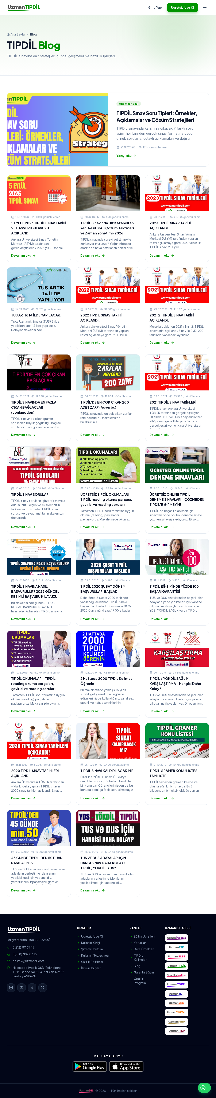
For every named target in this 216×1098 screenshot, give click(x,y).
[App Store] (126, 1066)
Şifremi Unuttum (92, 949)
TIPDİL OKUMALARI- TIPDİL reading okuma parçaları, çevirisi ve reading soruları (33, 683)
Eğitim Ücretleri (144, 936)
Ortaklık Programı (140, 981)
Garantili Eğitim (144, 972)
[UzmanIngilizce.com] (176, 938)
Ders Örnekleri (144, 949)
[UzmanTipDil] (24, 7)
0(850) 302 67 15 (25, 954)
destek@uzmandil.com (28, 961)
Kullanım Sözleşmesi (95, 955)
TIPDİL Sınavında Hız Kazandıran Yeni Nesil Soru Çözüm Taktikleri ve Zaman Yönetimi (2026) (107, 228)
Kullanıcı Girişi (90, 943)
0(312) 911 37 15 (23, 947)
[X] (42, 987)
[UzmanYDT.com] (176, 994)
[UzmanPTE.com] (176, 947)
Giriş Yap (155, 7)
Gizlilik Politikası (92, 962)
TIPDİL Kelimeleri (140, 957)
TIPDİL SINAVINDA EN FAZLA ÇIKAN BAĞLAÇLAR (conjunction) (33, 407)
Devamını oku (21, 255)
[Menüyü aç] (204, 7)
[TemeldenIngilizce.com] (176, 975)
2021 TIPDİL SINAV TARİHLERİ (173, 402)
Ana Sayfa (18, 34)
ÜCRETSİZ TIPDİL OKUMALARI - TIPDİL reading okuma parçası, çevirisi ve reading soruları (106, 499)
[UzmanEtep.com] (176, 1022)
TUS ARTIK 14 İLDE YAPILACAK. (36, 315)
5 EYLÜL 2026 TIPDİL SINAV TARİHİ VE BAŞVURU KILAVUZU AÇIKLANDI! (38, 228)
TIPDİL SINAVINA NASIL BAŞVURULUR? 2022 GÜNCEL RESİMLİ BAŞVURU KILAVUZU (35, 591)
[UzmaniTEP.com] (176, 1031)
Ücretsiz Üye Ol (182, 7)
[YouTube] (21, 987)
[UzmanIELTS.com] (176, 957)
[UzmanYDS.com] (176, 1003)
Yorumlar (140, 943)
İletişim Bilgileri (91, 968)
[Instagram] (11, 987)
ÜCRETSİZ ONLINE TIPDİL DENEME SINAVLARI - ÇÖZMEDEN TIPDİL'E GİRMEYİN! (177, 499)
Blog (137, 966)
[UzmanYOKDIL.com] (176, 1012)
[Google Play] (90, 1066)
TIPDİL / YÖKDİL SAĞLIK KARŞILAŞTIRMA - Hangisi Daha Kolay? (175, 683)
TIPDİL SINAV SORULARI (30, 494)
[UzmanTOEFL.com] (176, 984)
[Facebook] (32, 987)
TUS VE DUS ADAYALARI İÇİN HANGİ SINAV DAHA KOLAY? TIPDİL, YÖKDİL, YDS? (103, 863)
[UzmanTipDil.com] (176, 966)
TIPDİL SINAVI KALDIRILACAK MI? (107, 770)
